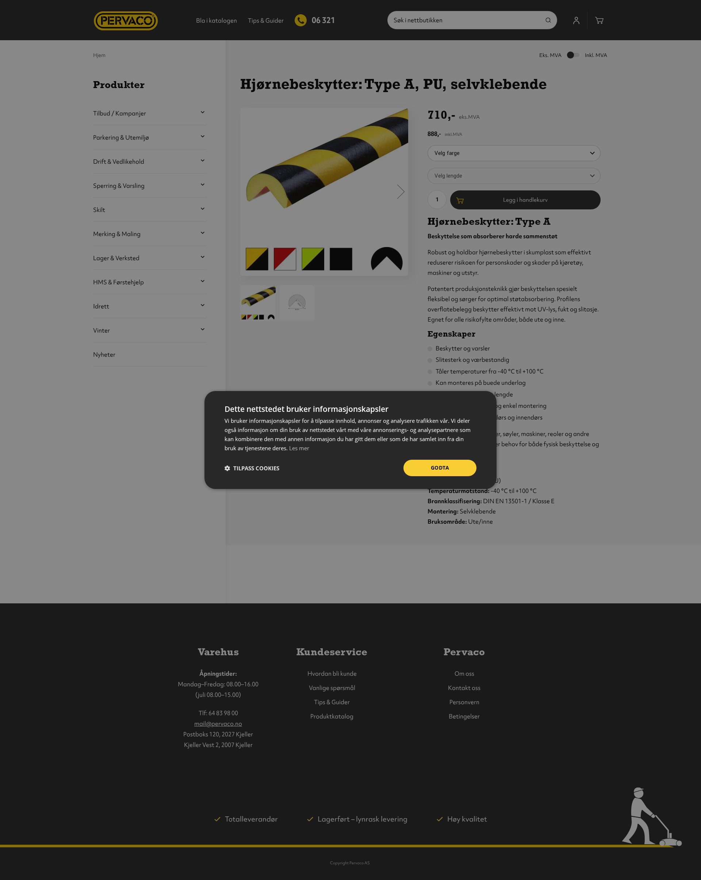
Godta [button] (440, 467)
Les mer (299, 448)
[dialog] (350, 440)
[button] (252, 468)
